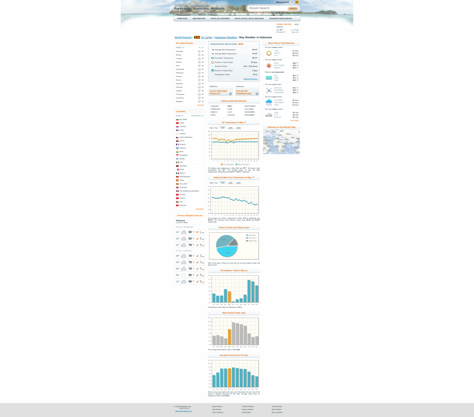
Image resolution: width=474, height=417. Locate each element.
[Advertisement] (220, 28)
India (181, 152)
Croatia (182, 126)
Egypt (181, 141)
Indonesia (183, 155)
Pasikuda (179, 87)
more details (294, 120)
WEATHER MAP (199, 19)
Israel (182, 159)
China (181, 123)
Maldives (183, 166)
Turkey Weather (277, 406)
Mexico (182, 173)
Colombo (179, 58)
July (230, 112)
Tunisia (182, 195)
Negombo (179, 83)
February (215, 109)
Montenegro (184, 177)
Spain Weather (277, 409)
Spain (181, 180)
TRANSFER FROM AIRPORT (280, 19)
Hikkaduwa (180, 73)
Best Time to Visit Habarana (281, 43)
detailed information (250, 79)
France (182, 144)
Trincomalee (180, 94)
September (250, 106)
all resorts (200, 105)
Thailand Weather (248, 406)
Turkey (182, 198)
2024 (238, 128)
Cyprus (182, 134)
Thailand (183, 187)
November (250, 112)
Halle (178, 66)
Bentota (178, 55)
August (231, 115)
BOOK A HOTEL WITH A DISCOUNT (249, 19)
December (250, 115)
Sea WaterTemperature (243, 92)
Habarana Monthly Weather (234, 101)
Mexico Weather (277, 412)
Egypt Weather (217, 406)
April (213, 115)
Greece (182, 148)
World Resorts (183, 37)
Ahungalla (179, 51)
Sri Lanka (206, 37)
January (215, 106)
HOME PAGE (182, 19)
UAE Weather (216, 409)
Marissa (178, 80)
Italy (181, 162)
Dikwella (179, 62)
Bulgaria (183, 119)
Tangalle (179, 91)
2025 (230, 128)
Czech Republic (186, 137)
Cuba (181, 130)
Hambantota (180, 69)
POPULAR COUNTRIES (220, 19)
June (230, 109)
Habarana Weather (225, 37)
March (214, 112)
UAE (181, 202)
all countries (200, 209)
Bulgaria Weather (248, 409)
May (230, 106)
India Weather (246, 412)
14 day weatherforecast (218, 92)
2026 (222, 128)
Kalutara (179, 76)
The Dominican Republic (189, 191)
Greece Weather (217, 412)
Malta (181, 169)
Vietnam (182, 205)
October (249, 109)
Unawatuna (180, 98)
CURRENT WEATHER (284, 24)
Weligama (179, 101)
